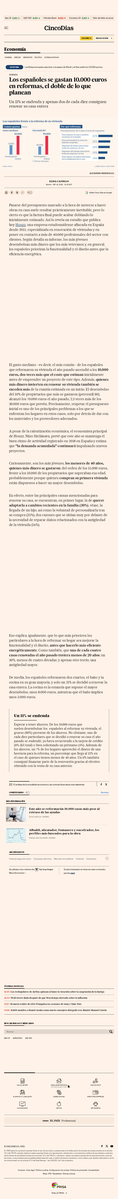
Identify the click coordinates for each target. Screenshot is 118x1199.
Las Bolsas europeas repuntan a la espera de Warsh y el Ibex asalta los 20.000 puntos (63, 67)
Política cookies (42, 1170)
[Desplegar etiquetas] (107, 858)
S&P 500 (27, 18)
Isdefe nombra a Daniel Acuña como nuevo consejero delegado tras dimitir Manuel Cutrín (59, 1010)
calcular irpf (22, 1085)
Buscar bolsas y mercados (19, 1023)
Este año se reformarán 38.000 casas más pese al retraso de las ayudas (64, 811)
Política (38, 57)
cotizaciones (22, 1108)
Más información (16, 873)
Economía (15, 49)
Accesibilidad (93, 1170)
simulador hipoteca (59, 1085)
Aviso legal (30, 1170)
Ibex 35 (8, 18)
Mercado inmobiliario (63, 859)
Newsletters (57, 1174)
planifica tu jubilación (22, 1096)
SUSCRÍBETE (86, 38)
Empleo (17, 57)
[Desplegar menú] (6, 28)
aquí (73, 873)
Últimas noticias (51, 57)
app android (95, 1108)
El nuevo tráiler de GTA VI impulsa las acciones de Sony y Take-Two (45, 1004)
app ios (59, 1108)
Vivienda (8, 57)
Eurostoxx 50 (75, 18)
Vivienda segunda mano (20, 859)
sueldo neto (95, 1085)
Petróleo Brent (50, 18)
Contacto (21, 1170)
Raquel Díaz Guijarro (38, 838)
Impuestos (27, 57)
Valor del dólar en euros (103, 18)
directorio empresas (95, 1096)
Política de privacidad (78, 1170)
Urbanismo (91, 859)
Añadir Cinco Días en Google (100, 193)
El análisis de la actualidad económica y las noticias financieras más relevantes (48, 784)
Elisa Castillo (59, 181)
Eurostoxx (17, 1038)
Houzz (21, 225)
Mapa (45, 1174)
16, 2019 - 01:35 (62, 185)
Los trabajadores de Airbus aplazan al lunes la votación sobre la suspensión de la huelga (57, 991)
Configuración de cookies (59, 1170)
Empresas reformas (42, 859)
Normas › (105, 792)
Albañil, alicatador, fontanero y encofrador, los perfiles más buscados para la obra (64, 832)
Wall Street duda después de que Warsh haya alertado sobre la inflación (49, 998)
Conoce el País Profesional (59, 1120)
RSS (50, 1174)
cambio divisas (59, 1096)
